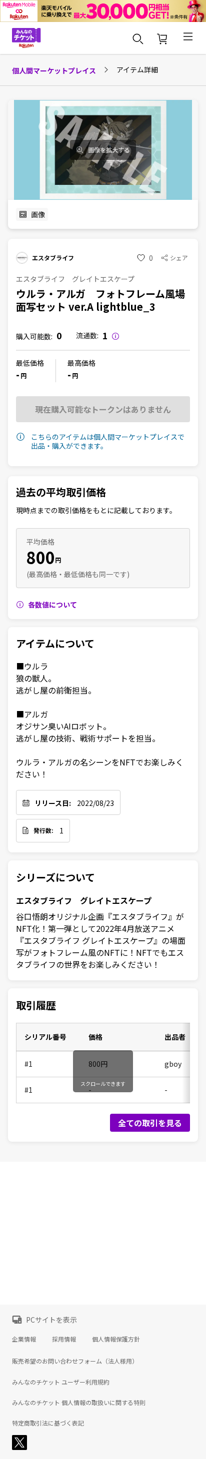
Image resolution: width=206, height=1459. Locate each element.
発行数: (44, 830)
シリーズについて (55, 877)
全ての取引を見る (150, 1123)
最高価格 (82, 362)
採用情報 (64, 1339)
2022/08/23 (95, 803)
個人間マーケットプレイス (54, 70)
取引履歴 (36, 1005)
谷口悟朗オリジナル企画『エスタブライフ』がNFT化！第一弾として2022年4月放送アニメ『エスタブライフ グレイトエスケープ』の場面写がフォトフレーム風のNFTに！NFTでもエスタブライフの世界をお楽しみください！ (101, 940)
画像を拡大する (109, 150)
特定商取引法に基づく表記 (48, 1423)
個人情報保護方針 (116, 1339)
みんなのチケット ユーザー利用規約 (61, 1382)
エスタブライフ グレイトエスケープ (84, 900)
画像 (38, 214)
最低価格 (30, 362)
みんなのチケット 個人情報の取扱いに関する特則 (79, 1403)
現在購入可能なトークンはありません (103, 409)
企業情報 (24, 1339)
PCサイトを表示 (51, 1320)
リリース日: (52, 803)
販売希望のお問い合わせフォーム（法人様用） (75, 1361)
